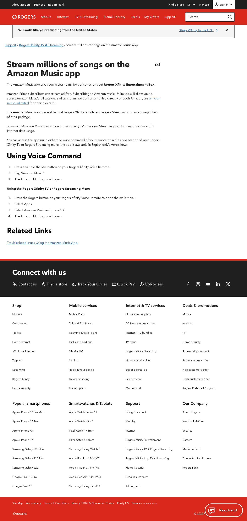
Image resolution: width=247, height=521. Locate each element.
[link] (21, 4)
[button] (191, 4)
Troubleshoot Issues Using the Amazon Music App (42, 243)
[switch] (205, 5)
